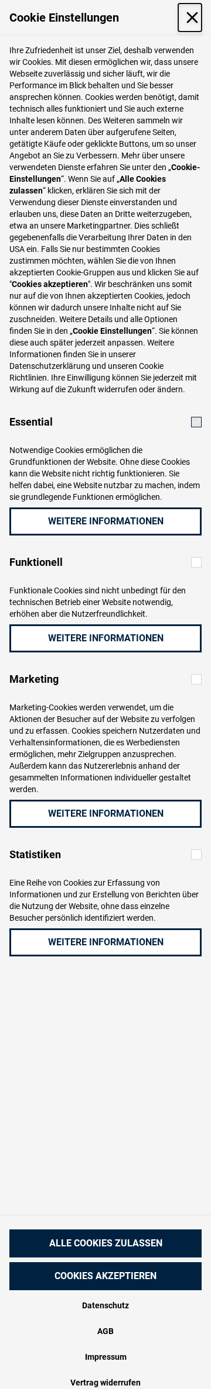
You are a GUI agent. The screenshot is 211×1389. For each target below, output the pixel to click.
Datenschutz (105, 1305)
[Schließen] (190, 18)
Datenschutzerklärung (49, 366)
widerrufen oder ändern (140, 389)
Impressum (106, 1357)
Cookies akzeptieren (105, 1275)
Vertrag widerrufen (105, 1382)
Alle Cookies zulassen (105, 1243)
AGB (105, 1331)
